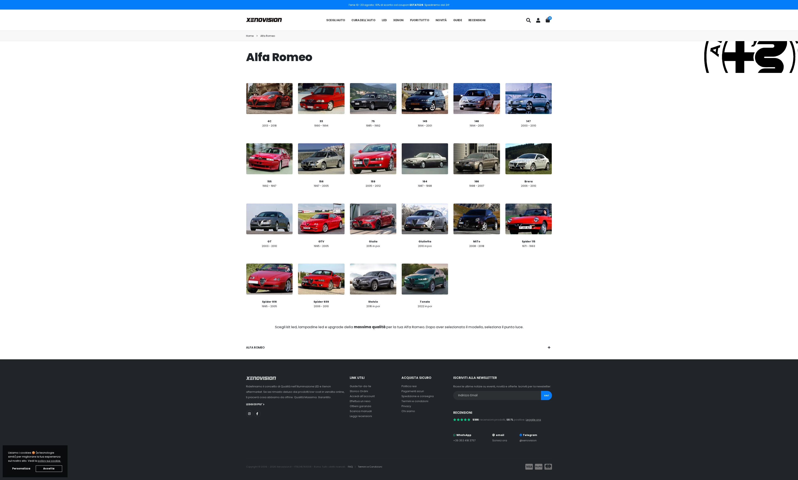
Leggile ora (533, 419)
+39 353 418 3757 (464, 440)
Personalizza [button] (21, 468)
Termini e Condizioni (370, 466)
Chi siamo (408, 411)
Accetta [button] (48, 468)
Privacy (406, 406)
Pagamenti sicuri (412, 391)
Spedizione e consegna (417, 396)
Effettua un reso (360, 401)
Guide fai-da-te (360, 386)
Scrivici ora (499, 440)
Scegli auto (335, 20)
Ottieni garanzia (360, 406)
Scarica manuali (361, 411)
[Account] (538, 20)
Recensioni (476, 20)
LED (384, 20)
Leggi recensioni (361, 416)
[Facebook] (257, 413)
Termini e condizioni (414, 401)
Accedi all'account (362, 396)
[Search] (528, 20)
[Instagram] (249, 413)
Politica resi (409, 386)
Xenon (398, 20)
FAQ (350, 466)
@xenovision (528, 440)
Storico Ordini (359, 391)
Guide (457, 20)
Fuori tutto (419, 20)
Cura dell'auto (363, 20)
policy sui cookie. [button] (49, 461)
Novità (441, 20)
